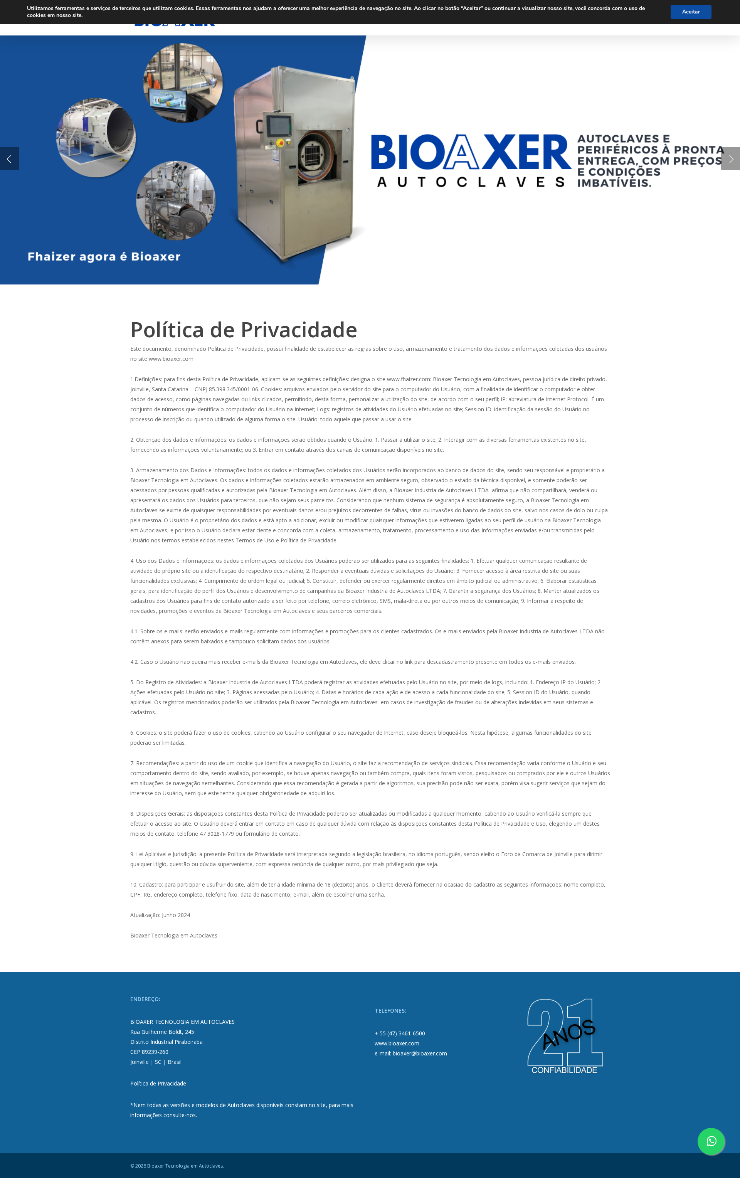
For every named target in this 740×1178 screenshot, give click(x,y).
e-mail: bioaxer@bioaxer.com (411, 1053)
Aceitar (691, 11)
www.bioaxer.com (397, 1043)
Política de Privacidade (158, 1083)
